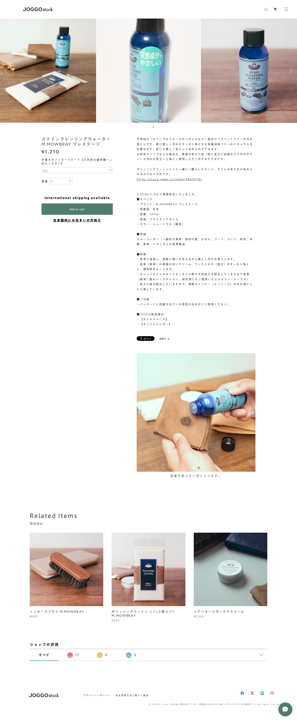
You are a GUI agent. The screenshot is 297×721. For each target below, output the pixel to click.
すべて (44, 655)
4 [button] (153, 126)
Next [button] (290, 70)
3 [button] (150, 126)
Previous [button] (7, 70)
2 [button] (147, 126)
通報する (164, 339)
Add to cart (77, 209)
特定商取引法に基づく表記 (132, 695)
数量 (45, 181)
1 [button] (144, 126)
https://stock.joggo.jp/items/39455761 (169, 179)
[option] (148, 71)
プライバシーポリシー (97, 695)
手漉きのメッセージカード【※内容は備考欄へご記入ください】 (77, 161)
